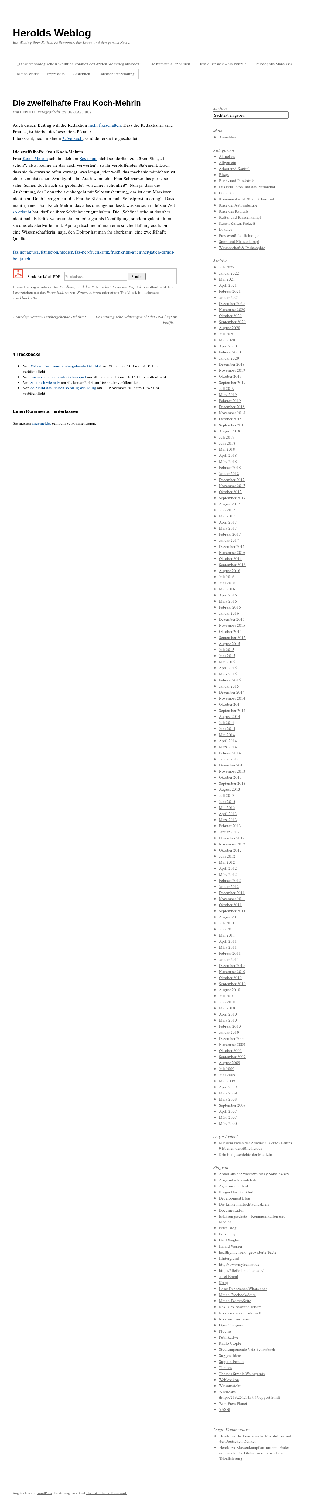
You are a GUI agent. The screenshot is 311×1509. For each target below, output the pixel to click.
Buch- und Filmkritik (236, 180)
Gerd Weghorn (231, 1240)
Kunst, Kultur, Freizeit (237, 223)
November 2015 (232, 625)
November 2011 (232, 898)
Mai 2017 (227, 516)
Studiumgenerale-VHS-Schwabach (247, 1349)
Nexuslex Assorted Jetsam (240, 1306)
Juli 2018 (226, 437)
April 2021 (228, 285)
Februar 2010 (230, 1026)
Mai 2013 (227, 807)
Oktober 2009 (230, 1050)
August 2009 (229, 1062)
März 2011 (228, 947)
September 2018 (232, 425)
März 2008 (228, 1099)
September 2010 (232, 983)
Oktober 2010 (230, 977)
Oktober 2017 (230, 491)
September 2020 (232, 321)
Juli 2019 (226, 388)
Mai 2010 (227, 1008)
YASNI (224, 1409)
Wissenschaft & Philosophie (242, 247)
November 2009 (232, 1044)
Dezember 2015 (232, 619)
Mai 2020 (227, 340)
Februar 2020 (230, 352)
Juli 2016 (226, 576)
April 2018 (228, 455)
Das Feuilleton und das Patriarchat (81, 287)
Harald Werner (230, 1246)
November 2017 (232, 485)
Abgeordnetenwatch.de (238, 1180)
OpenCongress (231, 1325)
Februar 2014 (230, 753)
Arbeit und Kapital (234, 168)
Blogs (224, 174)
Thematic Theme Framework (106, 1492)
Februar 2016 (230, 607)
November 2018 (232, 412)
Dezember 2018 (232, 406)
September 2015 (232, 637)
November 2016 (232, 552)
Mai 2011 (227, 935)
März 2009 (228, 1093)
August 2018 (229, 431)
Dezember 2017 (232, 479)
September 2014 (232, 710)
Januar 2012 (229, 886)
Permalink (54, 292)
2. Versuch (72, 138)
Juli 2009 (226, 1068)
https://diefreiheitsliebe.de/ (241, 1270)
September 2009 (232, 1056)
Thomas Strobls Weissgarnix (242, 1373)
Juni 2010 (227, 1002)
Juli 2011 (226, 923)
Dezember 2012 (232, 838)
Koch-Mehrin (35, 158)
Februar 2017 (230, 534)
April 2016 (228, 595)
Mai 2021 (227, 279)
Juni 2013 (227, 801)
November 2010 (232, 971)
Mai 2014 (227, 734)
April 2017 (228, 522)
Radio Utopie (230, 1343)
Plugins (225, 1331)
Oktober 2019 (230, 376)
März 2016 (228, 601)
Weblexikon (229, 1379)
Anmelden (227, 137)
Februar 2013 (230, 825)
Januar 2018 (229, 473)
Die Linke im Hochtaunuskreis (244, 1204)
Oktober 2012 (230, 850)
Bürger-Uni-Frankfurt (236, 1192)
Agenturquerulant (233, 1186)
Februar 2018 (230, 467)
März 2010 (228, 1020)
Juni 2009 (227, 1074)
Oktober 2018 (230, 419)
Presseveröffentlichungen (240, 235)
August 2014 (229, 716)
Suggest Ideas (230, 1355)
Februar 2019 (230, 400)
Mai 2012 (227, 862)
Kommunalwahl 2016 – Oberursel (246, 199)
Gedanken (227, 193)
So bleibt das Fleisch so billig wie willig (63, 388)
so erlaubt (22, 212)
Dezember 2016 (232, 546)
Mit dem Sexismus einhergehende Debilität (49, 316)
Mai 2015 (227, 661)
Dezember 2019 (232, 364)
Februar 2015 (230, 680)
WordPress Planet (233, 1403)
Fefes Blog (228, 1228)
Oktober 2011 (230, 904)
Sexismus (88, 158)
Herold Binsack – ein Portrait (222, 64)
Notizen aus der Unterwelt (240, 1313)
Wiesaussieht (230, 1385)
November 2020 (232, 309)
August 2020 (229, 327)
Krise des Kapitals (127, 287)
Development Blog (234, 1198)
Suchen (220, 108)
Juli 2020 (226, 333)
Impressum (56, 74)
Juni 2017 (227, 510)
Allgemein (227, 162)
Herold (27, 112)
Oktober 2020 (230, 315)
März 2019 (228, 394)
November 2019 (232, 370)
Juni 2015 (227, 655)
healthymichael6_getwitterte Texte (247, 1252)
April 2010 (228, 1014)
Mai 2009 (227, 1081)
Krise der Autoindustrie (238, 205)
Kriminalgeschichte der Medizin (245, 1154)
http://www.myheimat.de (239, 1264)
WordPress (44, 1492)
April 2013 (228, 813)
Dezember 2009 (232, 1038)
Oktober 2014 (230, 704)
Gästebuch (81, 74)
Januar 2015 (229, 686)
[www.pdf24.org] (18, 275)
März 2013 (228, 819)
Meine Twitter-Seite (235, 1300)
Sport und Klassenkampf (239, 241)
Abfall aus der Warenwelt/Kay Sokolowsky (254, 1173)
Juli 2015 (226, 649)
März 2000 (228, 1123)
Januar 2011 (229, 959)
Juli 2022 (226, 267)
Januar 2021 (229, 297)
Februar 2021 (230, 291)
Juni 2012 (227, 856)
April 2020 (228, 346)
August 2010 (229, 989)
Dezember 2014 (232, 692)
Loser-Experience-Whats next (243, 1288)
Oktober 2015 (230, 631)
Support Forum (231, 1361)
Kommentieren (89, 292)
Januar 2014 (229, 759)
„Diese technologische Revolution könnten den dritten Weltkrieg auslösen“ (79, 64)
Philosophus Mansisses (273, 64)
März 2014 (228, 746)
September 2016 (232, 564)
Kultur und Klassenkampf (240, 217)
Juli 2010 (226, 996)
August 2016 (229, 570)
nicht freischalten (104, 125)
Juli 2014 (226, 722)
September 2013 (232, 783)
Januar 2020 (229, 358)
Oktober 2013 (230, 777)
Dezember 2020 (232, 303)
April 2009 (228, 1087)
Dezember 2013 (232, 765)
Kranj (223, 1282)
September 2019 (232, 382)
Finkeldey (227, 1234)
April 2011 (228, 941)
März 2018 (228, 461)
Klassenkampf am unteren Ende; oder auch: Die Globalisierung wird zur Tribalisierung (254, 1453)
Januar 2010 (229, 1032)
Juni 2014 (227, 728)
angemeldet (41, 423)
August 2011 (229, 917)
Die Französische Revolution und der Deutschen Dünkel (255, 1438)
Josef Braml (228, 1276)
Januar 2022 (229, 273)
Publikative (228, 1337)
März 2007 (228, 1117)
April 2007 (228, 1111)
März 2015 (228, 674)
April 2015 (228, 668)
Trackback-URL (25, 298)
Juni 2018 (227, 443)
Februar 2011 (230, 953)
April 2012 (228, 868)
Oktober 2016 (230, 558)
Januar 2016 (229, 613)
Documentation (231, 1210)
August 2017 (229, 504)
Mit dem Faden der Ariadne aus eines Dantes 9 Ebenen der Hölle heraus (255, 1145)
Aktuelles (227, 156)
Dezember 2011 (232, 892)
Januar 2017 (229, 540)
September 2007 (232, 1105)
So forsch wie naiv (45, 382)
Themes (225, 1367)
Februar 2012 (230, 880)
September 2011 (232, 910)
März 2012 (228, 874)
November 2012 (232, 844)
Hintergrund (229, 1258)
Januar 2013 (229, 832)
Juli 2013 (226, 795)
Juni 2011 (227, 929)
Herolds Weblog (52, 33)
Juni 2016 (227, 583)
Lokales (225, 229)
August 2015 (229, 643)
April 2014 (228, 740)
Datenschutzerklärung (116, 74)
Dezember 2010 (232, 965)
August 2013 (229, 789)
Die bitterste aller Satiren (169, 64)
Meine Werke (28, 74)
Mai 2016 (227, 589)
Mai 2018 (227, 449)
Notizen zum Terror (235, 1319)
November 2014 (232, 698)
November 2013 (232, 771)
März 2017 (228, 528)
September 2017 (232, 497)
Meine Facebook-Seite (237, 1294)
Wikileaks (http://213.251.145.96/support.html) (249, 1394)
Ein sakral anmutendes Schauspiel (58, 377)
